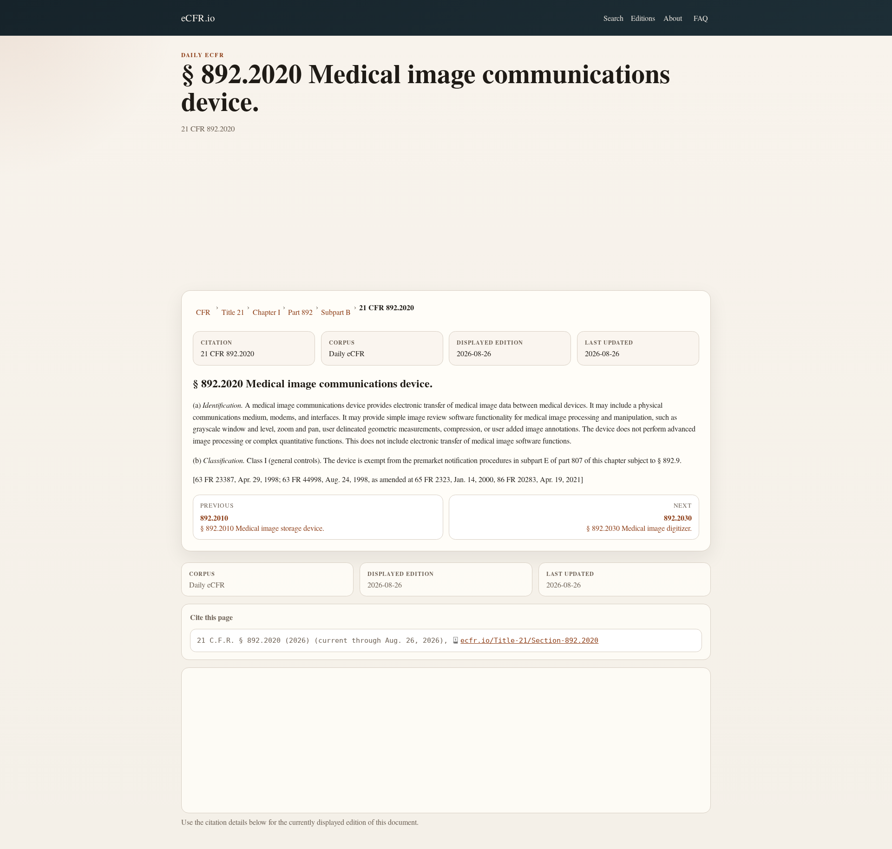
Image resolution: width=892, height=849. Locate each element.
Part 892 (300, 312)
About (672, 18)
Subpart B (336, 312)
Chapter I (266, 312)
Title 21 (233, 312)
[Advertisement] (446, 221)
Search (613, 18)
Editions (643, 18)
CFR (203, 312)
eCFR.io (198, 17)
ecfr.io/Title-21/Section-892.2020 (529, 640)
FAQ (701, 18)
